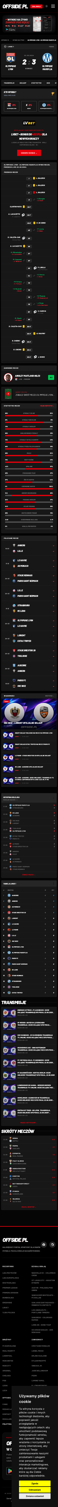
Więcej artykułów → (29, 1123)
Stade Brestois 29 (19, 912)
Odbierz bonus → (29, 153)
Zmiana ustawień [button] (35, 1496)
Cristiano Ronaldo (41, 1346)
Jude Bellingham (40, 1370)
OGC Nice (15, 941)
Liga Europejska (10, 1278)
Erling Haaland (39, 1356)
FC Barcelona (9, 1346)
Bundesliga (8, 1297)
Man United (7, 1361)
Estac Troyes (17, 993)
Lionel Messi (37, 1351)
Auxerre (15, 895)
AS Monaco (16, 907)
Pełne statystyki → (47, 406)
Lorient (15, 918)
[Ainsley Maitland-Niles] (8, 377)
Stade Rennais (17, 975)
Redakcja (7, 1409)
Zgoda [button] (34, 1483)
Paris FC (15, 958)
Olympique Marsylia (20, 953)
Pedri (34, 1375)
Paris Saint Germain (19, 964)
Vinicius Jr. (37, 1366)
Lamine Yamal (38, 1380)
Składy (23, 83)
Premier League (9, 1288)
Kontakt (6, 1414)
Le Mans (15, 930)
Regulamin (7, 1419)
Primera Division (10, 1293)
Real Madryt (8, 1351)
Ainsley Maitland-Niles (27, 376)
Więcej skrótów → (28, 1207)
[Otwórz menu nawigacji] (53, 6)
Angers (15, 901)
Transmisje (9, 83)
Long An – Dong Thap (41, 1325)
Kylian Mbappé (39, 1361)
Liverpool (7, 1356)
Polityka (6, 1424)
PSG (4, 1380)
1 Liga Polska (8, 1312)
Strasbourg (16, 981)
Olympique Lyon (18, 947)
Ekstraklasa (9, 1283)
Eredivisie (7, 1302)
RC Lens (15, 970)
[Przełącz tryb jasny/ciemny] (46, 6)
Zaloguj (36, 6)
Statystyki (36, 83)
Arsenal (6, 1370)
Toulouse (15, 987)
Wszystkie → (49, 696)
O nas (5, 1404)
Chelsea (6, 1375)
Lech (4, 1390)
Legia (5, 1385)
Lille (14, 935)
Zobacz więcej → (29, 875)
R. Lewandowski (39, 1385)
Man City (6, 1366)
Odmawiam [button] (35, 1489)
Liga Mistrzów (9, 1273)
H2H (48, 83)
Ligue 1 (5, 1307)
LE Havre (15, 924)
